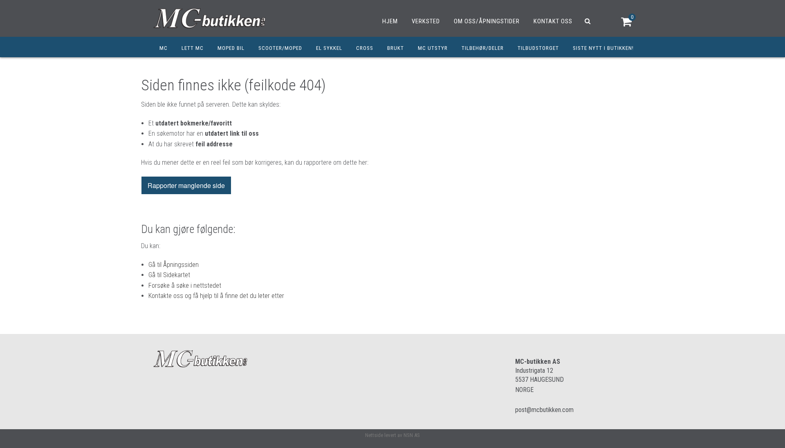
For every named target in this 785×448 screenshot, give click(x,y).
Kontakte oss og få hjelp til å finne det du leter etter (216, 296)
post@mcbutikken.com (544, 410)
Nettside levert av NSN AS (392, 435)
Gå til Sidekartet (169, 275)
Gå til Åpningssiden (173, 265)
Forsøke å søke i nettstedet (184, 285)
